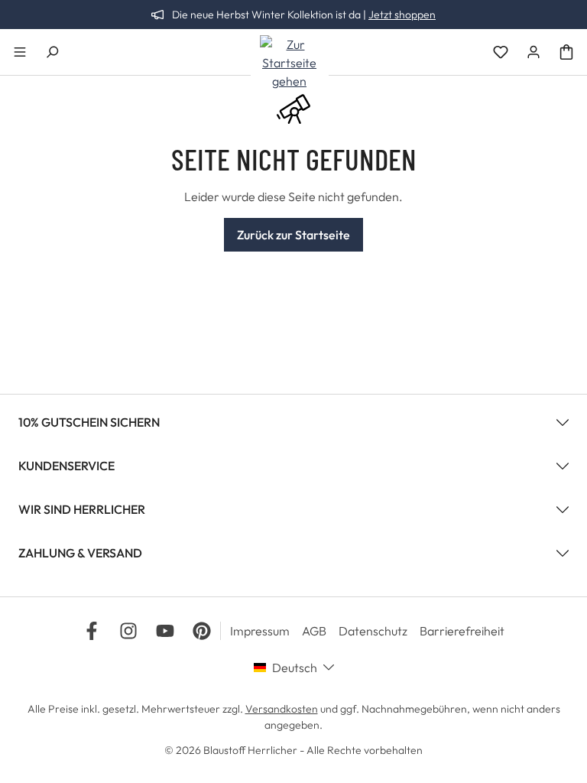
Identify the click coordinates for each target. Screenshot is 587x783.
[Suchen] (52, 52)
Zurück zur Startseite (293, 234)
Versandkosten (281, 709)
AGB (314, 630)
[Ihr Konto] (533, 52)
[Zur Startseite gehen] (290, 62)
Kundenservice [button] (66, 465)
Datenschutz (373, 630)
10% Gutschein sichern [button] (89, 422)
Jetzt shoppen (402, 14)
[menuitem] (266, 631)
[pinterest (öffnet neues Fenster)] (202, 631)
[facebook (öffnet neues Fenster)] (92, 631)
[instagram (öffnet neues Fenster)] (128, 631)
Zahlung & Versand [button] (80, 552)
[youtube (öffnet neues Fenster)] (165, 631)
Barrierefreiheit (462, 630)
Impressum (260, 630)
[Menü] (20, 52)
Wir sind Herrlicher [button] (81, 509)
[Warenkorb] (566, 52)
